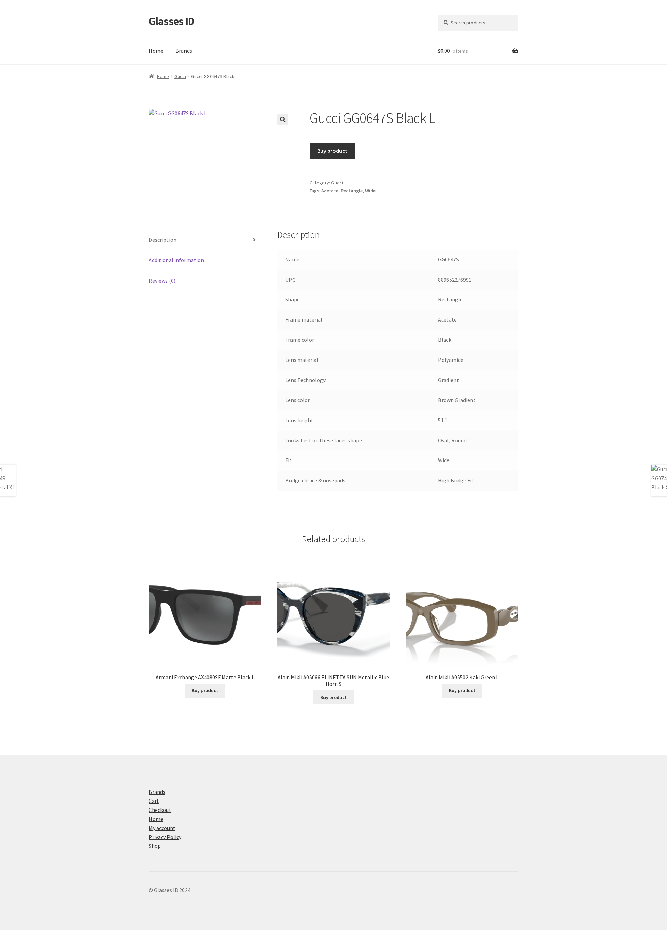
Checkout (160, 809)
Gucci (180, 76)
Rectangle (352, 191)
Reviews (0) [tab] (162, 280)
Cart (154, 800)
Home (156, 50)
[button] (282, 119)
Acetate (329, 191)
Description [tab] (162, 239)
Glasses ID (172, 21)
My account (162, 827)
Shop (155, 845)
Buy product (332, 150)
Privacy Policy (165, 836)
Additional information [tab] (176, 260)
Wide (370, 191)
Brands (183, 50)
